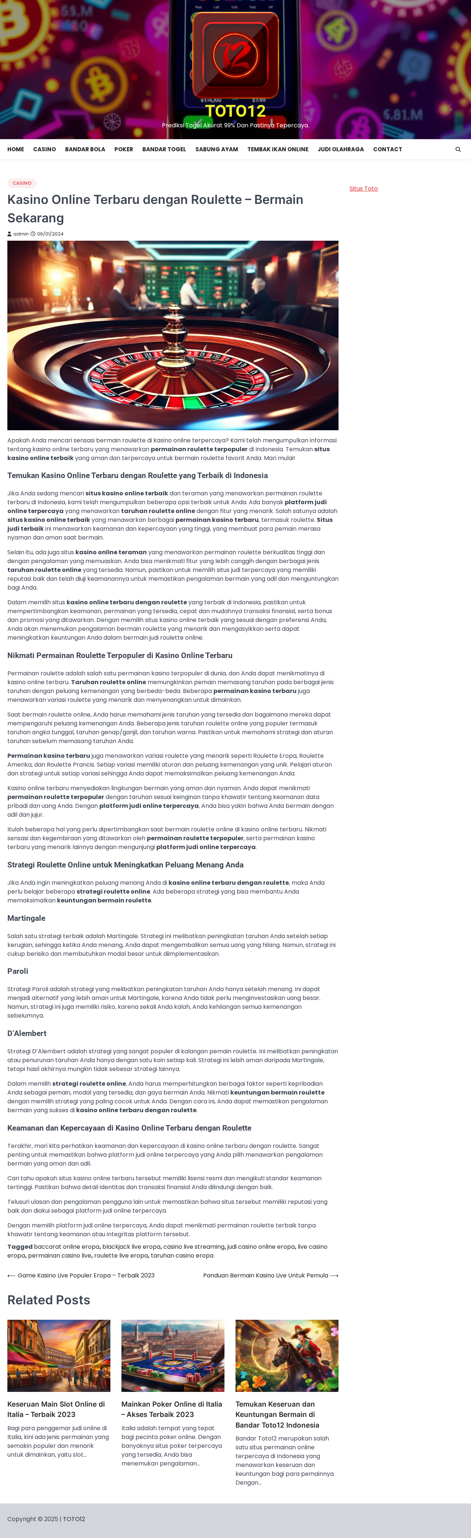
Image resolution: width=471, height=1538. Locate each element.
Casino (44, 149)
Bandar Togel (164, 149)
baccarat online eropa (66, 1246)
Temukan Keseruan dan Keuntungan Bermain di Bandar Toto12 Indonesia (277, 1414)
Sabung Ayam (216, 149)
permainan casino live (59, 1255)
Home (15, 149)
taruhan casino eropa (182, 1255)
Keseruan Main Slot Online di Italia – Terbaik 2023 (56, 1409)
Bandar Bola (85, 149)
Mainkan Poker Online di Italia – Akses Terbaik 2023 (171, 1409)
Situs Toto (364, 188)
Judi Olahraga (341, 149)
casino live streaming (193, 1246)
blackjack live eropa (131, 1246)
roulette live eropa (121, 1255)
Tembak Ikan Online (277, 149)
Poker (123, 149)
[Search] (458, 149)
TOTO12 (235, 111)
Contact (387, 149)
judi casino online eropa (261, 1246)
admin (21, 234)
